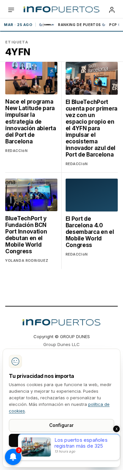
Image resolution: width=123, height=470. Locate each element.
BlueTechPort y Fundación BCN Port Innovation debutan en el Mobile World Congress (26, 235)
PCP (113, 25)
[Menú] (11, 9)
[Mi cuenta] (111, 9)
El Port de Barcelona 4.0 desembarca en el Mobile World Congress (90, 231)
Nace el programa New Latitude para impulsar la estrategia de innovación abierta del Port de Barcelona (30, 121)
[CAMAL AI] (47, 25)
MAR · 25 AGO (18, 24)
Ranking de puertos (79, 25)
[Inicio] (61, 10)
